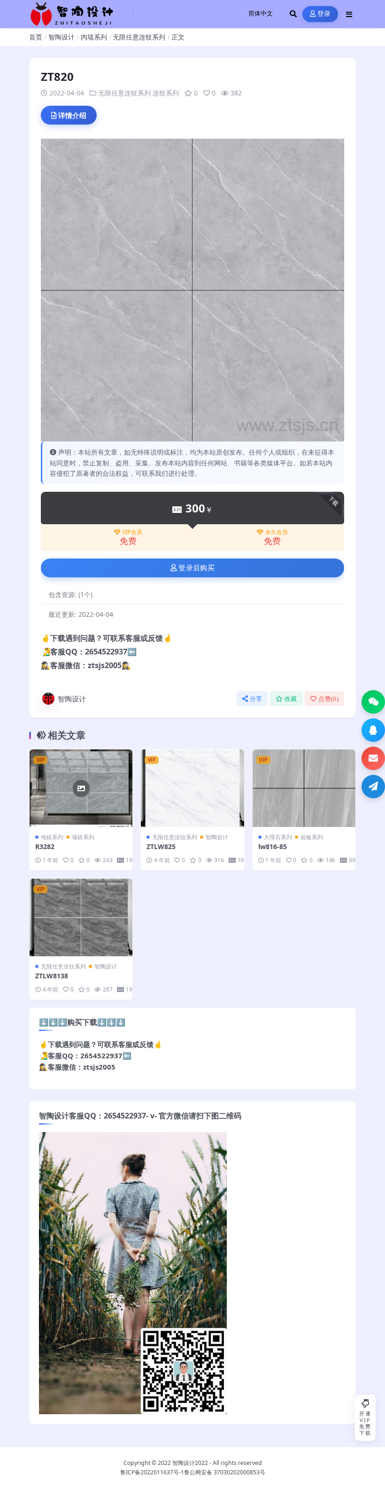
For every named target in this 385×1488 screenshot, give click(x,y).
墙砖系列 (83, 837)
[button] (373, 702)
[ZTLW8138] (81, 917)
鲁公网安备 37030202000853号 (224, 1472)
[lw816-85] (304, 788)
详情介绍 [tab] (72, 115)
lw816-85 (272, 846)
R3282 (44, 846)
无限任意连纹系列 (139, 36)
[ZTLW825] (192, 788)
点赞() (328, 698)
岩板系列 (311, 837)
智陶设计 (61, 36)
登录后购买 (196, 568)
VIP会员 (132, 532)
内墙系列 (94, 36)
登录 (324, 13)
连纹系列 (166, 92)
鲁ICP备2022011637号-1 (152, 1472)
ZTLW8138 (51, 975)
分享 (256, 698)
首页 (35, 36)
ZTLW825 (161, 846)
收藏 (291, 698)
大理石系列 (278, 837)
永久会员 (276, 532)
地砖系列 (52, 837)
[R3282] (81, 788)
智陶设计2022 (190, 1463)
